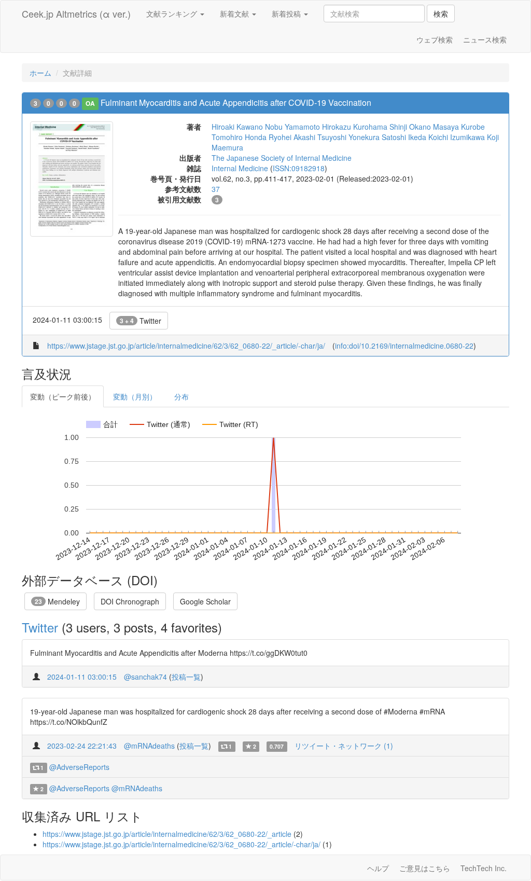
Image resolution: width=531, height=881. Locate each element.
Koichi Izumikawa (456, 137)
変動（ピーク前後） (62, 396)
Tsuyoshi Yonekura (348, 137)
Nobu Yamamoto (292, 126)
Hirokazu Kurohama (354, 126)
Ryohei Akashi (292, 137)
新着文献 (235, 13)
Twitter (140, 320)
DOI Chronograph (130, 601)
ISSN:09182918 (299, 168)
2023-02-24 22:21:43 (82, 745)
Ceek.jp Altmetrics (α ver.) (76, 13)
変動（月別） (135, 396)
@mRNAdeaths (149, 745)
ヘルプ (378, 868)
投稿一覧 (186, 676)
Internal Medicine (240, 168)
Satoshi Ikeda (404, 137)
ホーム (40, 72)
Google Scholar (205, 601)
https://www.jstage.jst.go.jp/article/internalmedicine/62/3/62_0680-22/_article (167, 834)
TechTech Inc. (483, 868)
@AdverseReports (79, 767)
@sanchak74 (145, 676)
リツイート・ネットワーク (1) (344, 745)
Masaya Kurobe (459, 126)
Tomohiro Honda (239, 137)
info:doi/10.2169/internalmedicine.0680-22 (404, 345)
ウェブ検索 (434, 39)
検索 (441, 13)
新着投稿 (287, 13)
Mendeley (57, 601)
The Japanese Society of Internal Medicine (282, 158)
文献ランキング (172, 13)
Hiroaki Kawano (237, 126)
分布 (181, 396)
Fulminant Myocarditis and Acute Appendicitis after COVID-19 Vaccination (236, 102)
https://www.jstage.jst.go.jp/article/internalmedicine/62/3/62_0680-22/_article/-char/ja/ (186, 345)
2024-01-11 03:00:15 (82, 676)
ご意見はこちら (424, 868)
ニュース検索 (485, 39)
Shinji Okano (410, 126)
